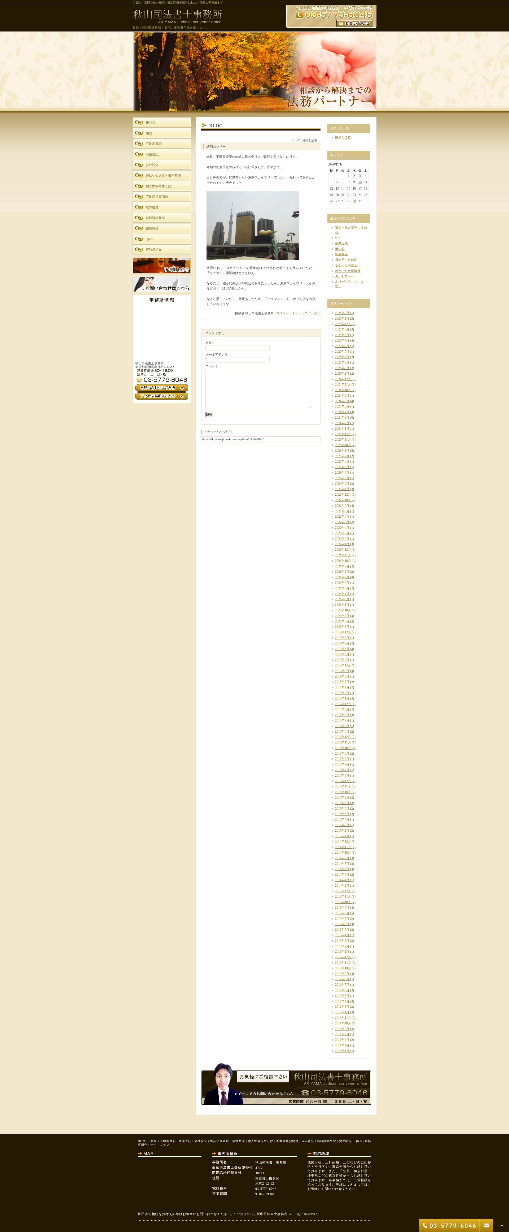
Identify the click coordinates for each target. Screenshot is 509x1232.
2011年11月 (343, 1018)
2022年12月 (343, 494)
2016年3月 (342, 775)
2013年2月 (342, 946)
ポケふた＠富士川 (348, 265)
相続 (154, 1141)
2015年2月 (342, 830)
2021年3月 (342, 599)
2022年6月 (342, 516)
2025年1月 (342, 373)
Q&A (358, 1141)
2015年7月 (342, 803)
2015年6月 (342, 808)
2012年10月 (343, 968)
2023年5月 (342, 467)
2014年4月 (342, 880)
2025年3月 (342, 362)
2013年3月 (342, 941)
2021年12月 (343, 550)
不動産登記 (168, 1141)
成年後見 (307, 1141)
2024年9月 (342, 395)
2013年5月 (342, 929)
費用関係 (345, 1141)
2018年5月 (342, 682)
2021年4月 (342, 594)
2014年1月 (342, 886)
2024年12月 (343, 379)
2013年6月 (342, 924)
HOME (143, 1141)
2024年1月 (342, 429)
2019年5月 (342, 654)
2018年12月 (343, 665)
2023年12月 (343, 434)
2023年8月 (342, 451)
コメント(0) (284, 313)
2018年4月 (342, 687)
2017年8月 (342, 715)
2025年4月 (342, 357)
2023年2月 (342, 484)
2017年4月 (342, 731)
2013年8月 (342, 913)
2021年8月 (342, 572)
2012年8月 (342, 979)
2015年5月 (342, 814)
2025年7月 (342, 340)
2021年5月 (342, 588)
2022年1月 (342, 544)
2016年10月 (343, 748)
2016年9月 (342, 753)
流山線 (340, 249)
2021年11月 (343, 555)
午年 (338, 238)
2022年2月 (342, 539)
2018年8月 (342, 671)
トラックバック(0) (308, 313)
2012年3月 (342, 1007)
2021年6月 (342, 583)
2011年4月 (342, 1045)
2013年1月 (342, 951)
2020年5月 (342, 621)
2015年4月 (342, 819)
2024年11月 (343, 384)
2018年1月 (342, 698)
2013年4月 (342, 935)
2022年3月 (342, 533)
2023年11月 (343, 439)
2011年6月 (342, 1040)
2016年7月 (342, 764)
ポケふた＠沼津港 (348, 271)
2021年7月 (342, 577)
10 (360, 182)
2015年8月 (342, 797)
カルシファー (344, 276)
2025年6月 (342, 346)
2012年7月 (342, 985)
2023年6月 (342, 461)
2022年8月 (342, 511)
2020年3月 (342, 627)
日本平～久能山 (346, 260)
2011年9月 (342, 1029)
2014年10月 (343, 852)
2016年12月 (343, 737)
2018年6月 (342, 676)
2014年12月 (343, 841)
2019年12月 (343, 632)
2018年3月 (342, 693)
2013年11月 (343, 896)
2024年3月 (342, 417)
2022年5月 (342, 522)
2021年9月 (342, 566)
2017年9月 (342, 709)
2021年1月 (342, 605)
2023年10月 (343, 445)
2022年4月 (342, 528)
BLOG (339, 138)
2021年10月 (343, 561)
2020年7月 (342, 616)
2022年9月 (342, 506)
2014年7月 (342, 864)
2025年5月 (342, 351)
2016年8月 (342, 759)
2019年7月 (342, 643)
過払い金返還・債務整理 (227, 1141)
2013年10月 (343, 902)
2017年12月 (343, 704)
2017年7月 (342, 720)
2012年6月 (342, 990)
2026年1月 (342, 318)
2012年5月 (342, 996)
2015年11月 (343, 786)
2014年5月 (342, 874)
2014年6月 (342, 869)
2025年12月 (343, 324)
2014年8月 (342, 858)
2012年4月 (342, 1001)
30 (354, 201)
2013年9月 (342, 908)
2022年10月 (343, 500)
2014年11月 (343, 847)
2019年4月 (342, 660)
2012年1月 (342, 1012)
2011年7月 (342, 1034)
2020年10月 (343, 610)
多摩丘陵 (341, 243)
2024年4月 (342, 412)
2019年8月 (342, 638)
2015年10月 (343, 792)
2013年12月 (343, 891)
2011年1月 (342, 1051)
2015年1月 (342, 836)
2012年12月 (343, 957)
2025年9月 (342, 329)
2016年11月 (343, 742)
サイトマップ (159, 1144)
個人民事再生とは (260, 1141)
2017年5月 (342, 726)
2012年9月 (342, 974)
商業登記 (185, 1141)
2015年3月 (342, 825)
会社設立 (200, 1141)
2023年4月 (342, 472)
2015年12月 (343, 781)
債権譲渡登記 (326, 1141)
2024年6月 (342, 406)
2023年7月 (342, 456)
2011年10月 (343, 1023)
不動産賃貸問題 (287, 1141)
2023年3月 (342, 478)
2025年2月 (342, 368)
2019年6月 (342, 649)
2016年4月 (342, 770)
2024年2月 (342, 423)
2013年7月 (342, 919)
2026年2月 (342, 313)
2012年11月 (343, 963)
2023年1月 (342, 489)
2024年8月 (342, 401)
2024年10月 (343, 390)
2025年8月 (342, 335)
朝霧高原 (341, 254)
